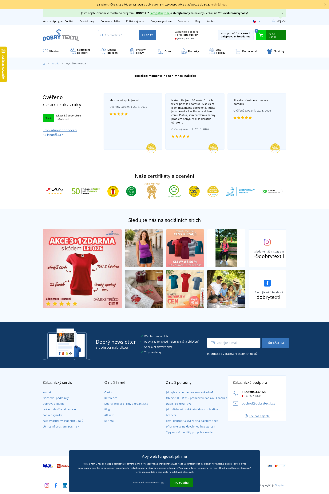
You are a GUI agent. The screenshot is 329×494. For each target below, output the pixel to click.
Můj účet (281, 21)
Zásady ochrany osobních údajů (63, 421)
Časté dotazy (87, 21)
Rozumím (181, 482)
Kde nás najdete (259, 416)
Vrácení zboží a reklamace (59, 409)
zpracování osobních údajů (240, 353)
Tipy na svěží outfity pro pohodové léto (190, 432)
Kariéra (109, 421)
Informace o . (232, 353)
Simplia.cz (280, 485)
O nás (108, 392)
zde (162, 482)
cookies (122, 467)
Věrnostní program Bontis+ (58, 21)
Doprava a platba (110, 21)
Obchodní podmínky (56, 398)
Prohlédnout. (219, 4)
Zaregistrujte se (160, 13)
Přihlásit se (275, 343)
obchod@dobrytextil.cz (258, 403)
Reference (183, 21)
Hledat (147, 35)
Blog (197, 21)
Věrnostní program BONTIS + (61, 426)
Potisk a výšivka (135, 21)
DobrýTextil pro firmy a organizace (126, 403)
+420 (187, 35)
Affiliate (109, 415)
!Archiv (55, 63)
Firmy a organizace (161, 21)
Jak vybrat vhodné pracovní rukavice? (189, 392)
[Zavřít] (325, 4)
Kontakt (211, 21)
